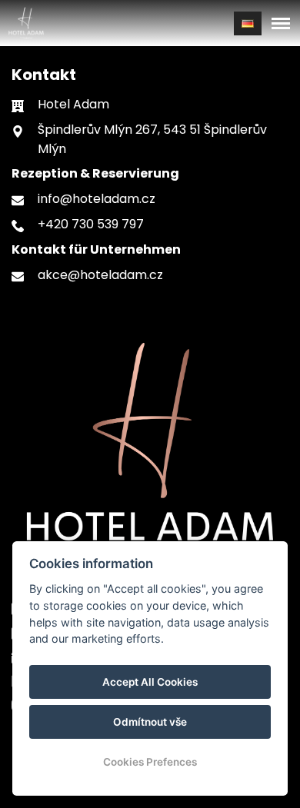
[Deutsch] (248, 23)
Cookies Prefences (150, 762)
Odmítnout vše (150, 722)
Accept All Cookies (150, 682)
